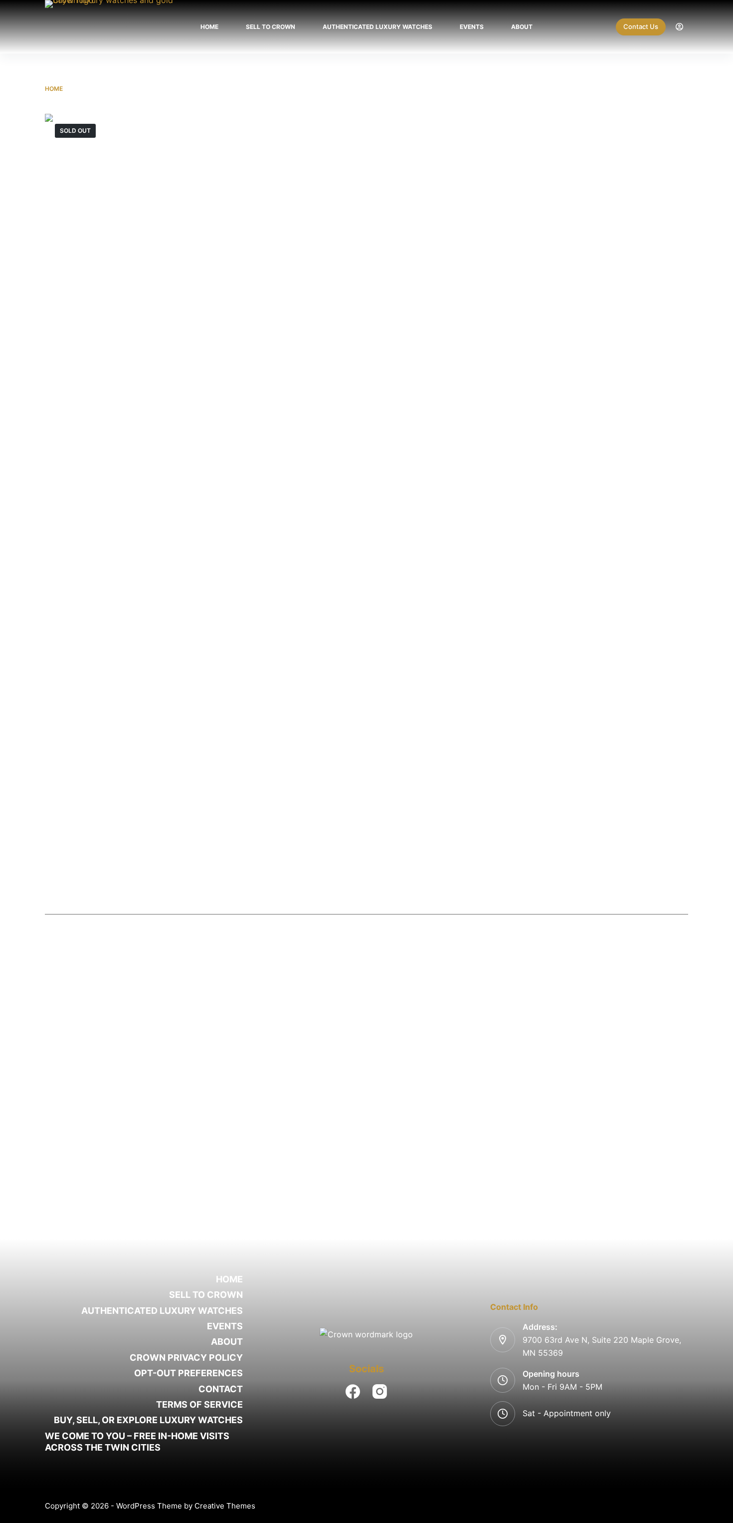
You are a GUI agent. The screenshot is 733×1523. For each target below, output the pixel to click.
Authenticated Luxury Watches (377, 26)
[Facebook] (353, 1391)
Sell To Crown (270, 26)
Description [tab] (367, 903)
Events (472, 26)
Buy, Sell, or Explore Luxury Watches (148, 1420)
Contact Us (640, 26)
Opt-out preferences (188, 1373)
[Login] (679, 26)
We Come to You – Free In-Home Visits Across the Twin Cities (137, 1442)
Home (209, 26)
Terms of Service (199, 1404)
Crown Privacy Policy (186, 1357)
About (522, 26)
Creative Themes (224, 1506)
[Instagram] (379, 1391)
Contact (220, 1389)
